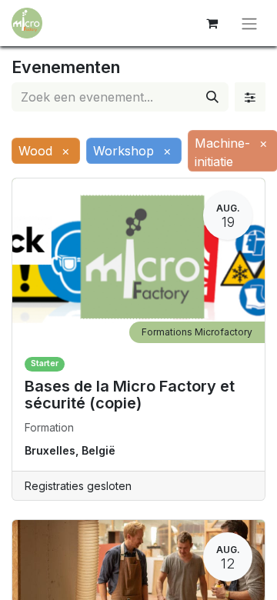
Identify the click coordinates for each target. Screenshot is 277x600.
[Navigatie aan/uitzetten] (249, 23)
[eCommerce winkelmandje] (211, 23)
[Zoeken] (212, 97)
